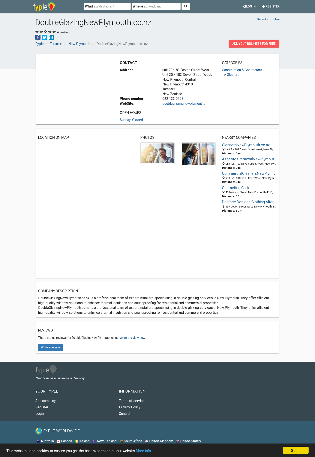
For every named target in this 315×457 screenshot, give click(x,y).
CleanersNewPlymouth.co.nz (246, 145)
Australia (47, 441)
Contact (124, 414)
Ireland (84, 441)
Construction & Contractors (242, 70)
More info (143, 450)
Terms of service (131, 401)
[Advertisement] (74, 86)
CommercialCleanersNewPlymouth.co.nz (249, 173)
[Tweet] (44, 37)
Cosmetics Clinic (236, 188)
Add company (45, 401)
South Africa (132, 441)
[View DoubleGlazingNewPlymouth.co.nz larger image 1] (157, 153)
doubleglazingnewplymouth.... (184, 104)
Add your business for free (254, 43)
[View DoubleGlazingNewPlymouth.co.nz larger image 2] (198, 154)
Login (39, 414)
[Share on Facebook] (37, 37)
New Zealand (106, 441)
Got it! (296, 450)
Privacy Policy (129, 407)
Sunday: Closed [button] (131, 120)
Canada (66, 441)
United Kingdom (160, 441)
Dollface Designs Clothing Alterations (249, 202)
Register (272, 6)
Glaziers (233, 75)
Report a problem (268, 19)
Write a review (50, 347)
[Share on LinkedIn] (51, 37)
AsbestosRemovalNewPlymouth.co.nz (249, 159)
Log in (251, 6)
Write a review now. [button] (133, 337)
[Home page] (44, 6)
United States (190, 441)
